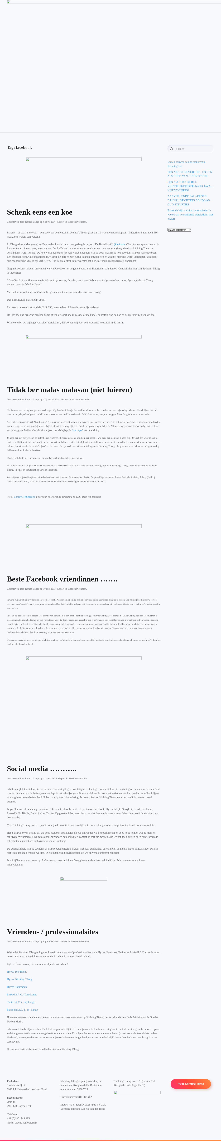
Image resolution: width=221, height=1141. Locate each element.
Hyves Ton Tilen (16, 971)
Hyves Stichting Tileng (19, 979)
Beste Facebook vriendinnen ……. (62, 579)
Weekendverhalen (77, 221)
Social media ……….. (41, 768)
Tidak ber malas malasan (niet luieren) (69, 389)
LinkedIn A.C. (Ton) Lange (22, 994)
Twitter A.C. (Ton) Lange (21, 1002)
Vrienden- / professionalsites (52, 931)
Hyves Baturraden (17, 986)
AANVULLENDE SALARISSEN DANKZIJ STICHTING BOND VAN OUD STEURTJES (188, 200)
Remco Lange (32, 221)
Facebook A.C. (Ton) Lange (22, 1009)
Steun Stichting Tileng (191, 1083)
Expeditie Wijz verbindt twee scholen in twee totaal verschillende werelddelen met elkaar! (190, 214)
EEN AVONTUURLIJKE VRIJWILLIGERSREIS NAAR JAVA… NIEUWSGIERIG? (190, 186)
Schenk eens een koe (40, 212)
